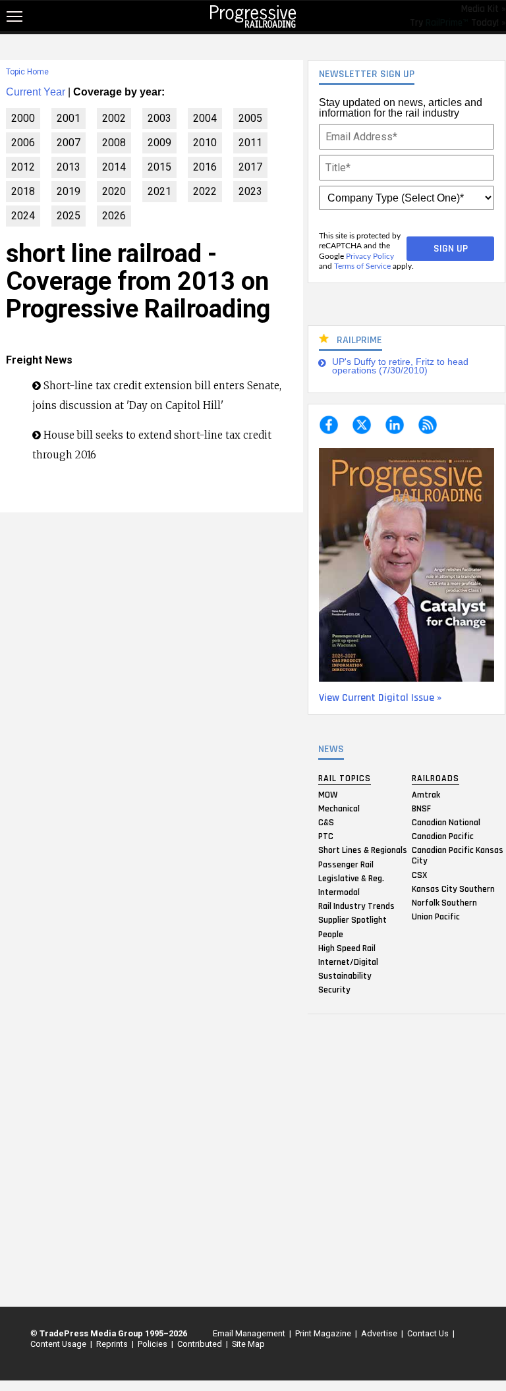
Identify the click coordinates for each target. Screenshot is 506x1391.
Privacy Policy (370, 256)
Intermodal (339, 892)
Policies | (153, 1344)
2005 (250, 118)
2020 (114, 191)
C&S (326, 823)
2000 (23, 118)
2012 (23, 167)
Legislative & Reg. (351, 878)
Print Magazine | (324, 1333)
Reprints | (113, 1344)
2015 (159, 167)
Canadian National (446, 823)
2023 (250, 191)
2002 (114, 118)
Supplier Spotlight (352, 920)
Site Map (248, 1344)
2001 (68, 118)
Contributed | (200, 1344)
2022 (205, 191)
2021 (159, 191)
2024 (23, 215)
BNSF (421, 808)
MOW (327, 794)
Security (334, 990)
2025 (68, 215)
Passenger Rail (346, 864)
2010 (205, 142)
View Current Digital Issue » (380, 698)
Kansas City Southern (453, 888)
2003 (159, 118)
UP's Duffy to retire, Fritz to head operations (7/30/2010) (400, 366)
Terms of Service (362, 266)
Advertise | (380, 1333)
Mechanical (339, 808)
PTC (325, 836)
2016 (205, 167)
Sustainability (345, 976)
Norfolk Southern (444, 902)
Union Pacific (436, 917)
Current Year (35, 91)
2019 (68, 191)
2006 (23, 142)
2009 (159, 142)
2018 (23, 191)
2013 (68, 167)
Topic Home (27, 71)
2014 (114, 167)
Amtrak (426, 794)
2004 (205, 118)
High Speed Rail (347, 948)
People (330, 934)
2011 (250, 142)
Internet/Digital (348, 962)
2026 (114, 215)
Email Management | (250, 1333)
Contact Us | (429, 1333)
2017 (250, 167)
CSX (419, 875)
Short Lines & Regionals (362, 850)
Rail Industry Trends (356, 906)
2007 (68, 142)
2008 (114, 142)
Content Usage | (59, 1344)
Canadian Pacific (443, 836)
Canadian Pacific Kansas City (457, 855)
